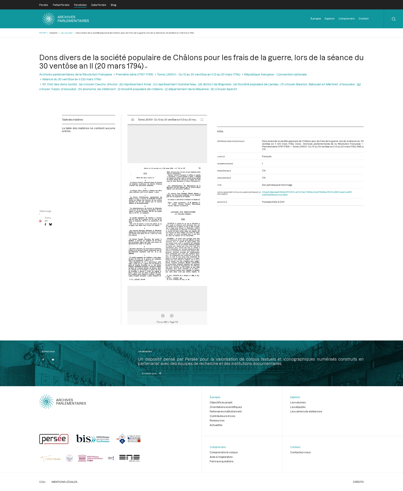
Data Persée (98, 4)
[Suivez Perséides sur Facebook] (43, 359)
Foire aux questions (221, 461)
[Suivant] (171, 315)
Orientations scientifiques (226, 406)
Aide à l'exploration (221, 456)
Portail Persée (61, 4)
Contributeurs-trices (222, 415)
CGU (42, 481)
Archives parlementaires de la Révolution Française (75, 74)
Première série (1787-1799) (134, 74)
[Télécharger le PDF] (40, 221)
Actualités (216, 424)
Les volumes (67, 33)
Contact (364, 18)
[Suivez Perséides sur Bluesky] (53, 359)
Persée (43, 4)
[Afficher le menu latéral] (132, 119)
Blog (113, 4)
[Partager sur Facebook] (45, 224)
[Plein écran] (202, 119)
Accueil (42, 32)
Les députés (297, 406)
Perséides (80, 4)
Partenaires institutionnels (226, 411)
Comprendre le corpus (224, 452)
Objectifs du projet (221, 402)
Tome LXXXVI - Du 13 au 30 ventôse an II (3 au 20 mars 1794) (198, 74)
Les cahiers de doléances (306, 411)
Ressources (217, 420)
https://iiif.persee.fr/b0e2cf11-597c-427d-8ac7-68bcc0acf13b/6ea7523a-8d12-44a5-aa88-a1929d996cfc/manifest (307, 193)
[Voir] (146, 65)
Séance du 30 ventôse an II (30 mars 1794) (71, 79)
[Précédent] (162, 315)
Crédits (358, 481)
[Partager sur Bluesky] (50, 224)
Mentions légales (64, 481)
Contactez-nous (300, 452)
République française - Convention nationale (275, 74)
